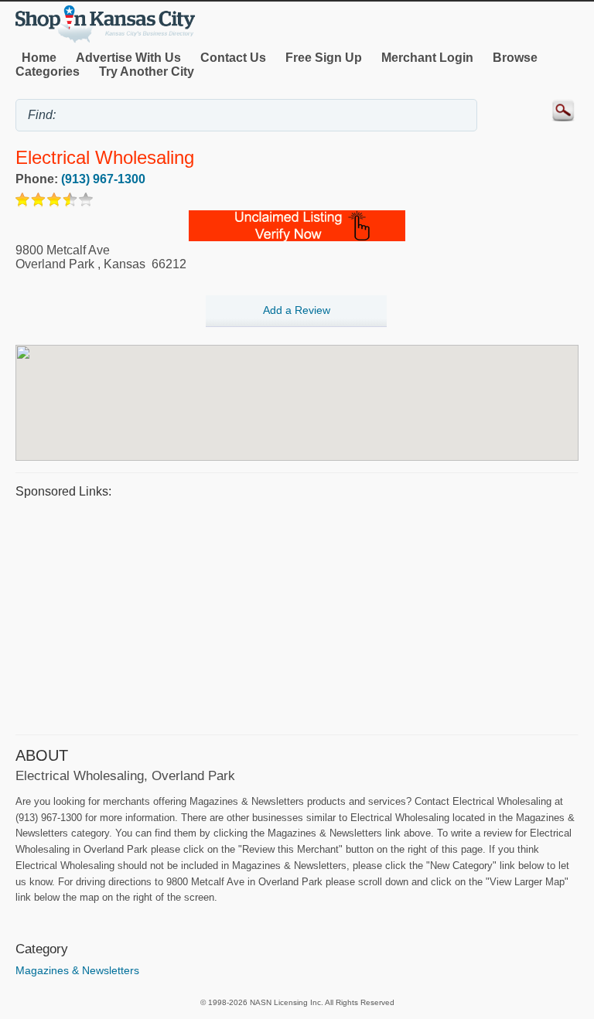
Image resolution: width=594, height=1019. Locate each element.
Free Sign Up (323, 57)
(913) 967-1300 (103, 179)
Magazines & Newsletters (77, 970)
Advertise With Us (128, 57)
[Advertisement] (297, 614)
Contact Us (233, 57)
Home (39, 57)
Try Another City (146, 71)
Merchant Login (427, 57)
